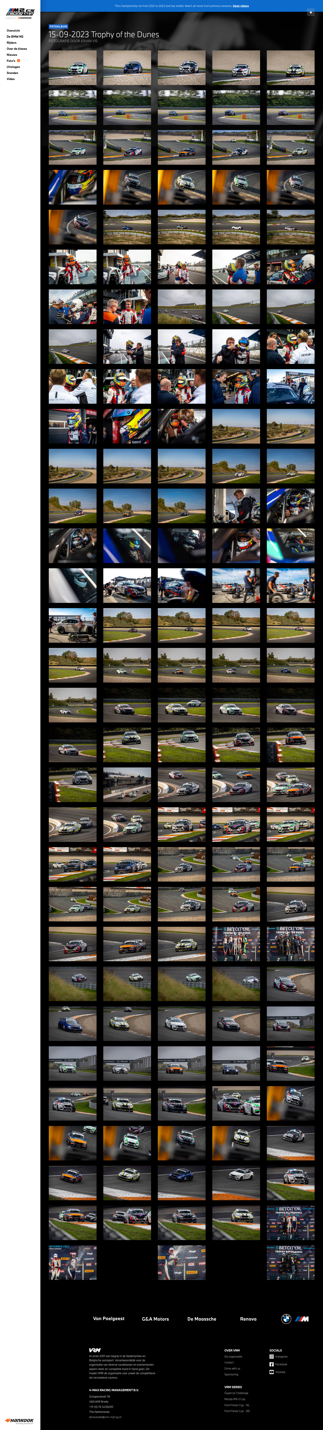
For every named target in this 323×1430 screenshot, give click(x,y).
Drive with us (232, 1368)
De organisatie (233, 1356)
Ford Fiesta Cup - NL (237, 1405)
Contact (229, 1362)
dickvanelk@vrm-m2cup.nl (105, 1417)
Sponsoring (231, 1374)
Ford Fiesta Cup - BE (237, 1411)
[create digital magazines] (170, 1319)
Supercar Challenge (236, 1393)
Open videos (241, 6)
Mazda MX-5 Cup (234, 1399)
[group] (20, 1421)
